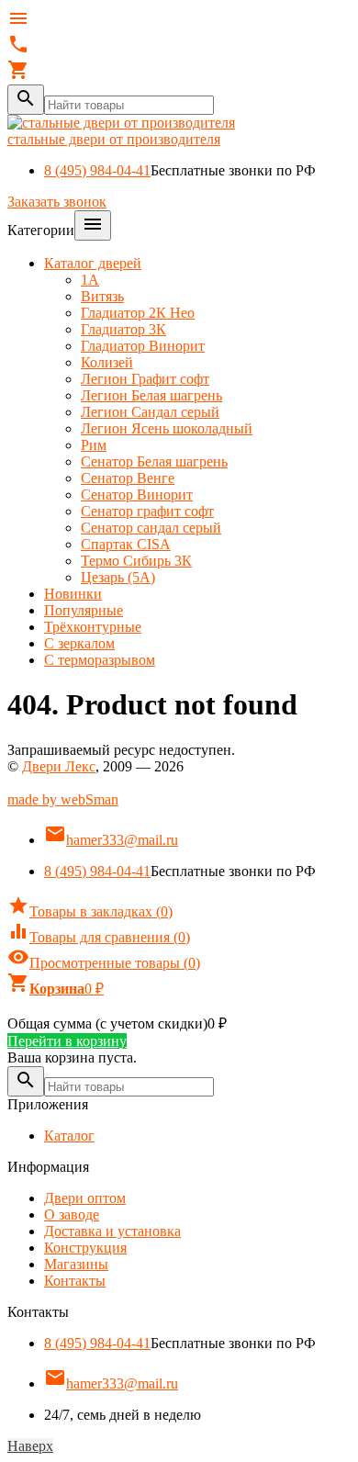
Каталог (69, 1135)
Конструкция (85, 1247)
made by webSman (62, 799)
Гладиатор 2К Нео (138, 313)
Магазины (76, 1264)
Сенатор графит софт (147, 511)
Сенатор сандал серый (151, 527)
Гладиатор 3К (123, 329)
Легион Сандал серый (150, 412)
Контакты (75, 1280)
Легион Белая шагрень (151, 395)
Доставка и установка (112, 1231)
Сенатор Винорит (137, 494)
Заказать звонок (56, 201)
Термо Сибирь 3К (136, 560)
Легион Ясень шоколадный (166, 428)
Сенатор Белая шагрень (154, 461)
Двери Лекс (58, 766)
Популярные (83, 610)
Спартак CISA (126, 544)
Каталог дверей (92, 263)
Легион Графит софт (145, 379)
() (90, 911)
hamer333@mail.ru (111, 840)
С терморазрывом (99, 660)
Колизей (107, 362)
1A (90, 279)
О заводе (71, 1214)
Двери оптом (85, 1198)
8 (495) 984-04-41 (97, 170)
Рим (93, 445)
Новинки (73, 594)
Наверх (30, 1446)
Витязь (102, 296)
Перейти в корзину (67, 1041)
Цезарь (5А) (118, 577)
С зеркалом (79, 643)
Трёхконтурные (92, 627)
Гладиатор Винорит (143, 346)
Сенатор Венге (127, 478)
